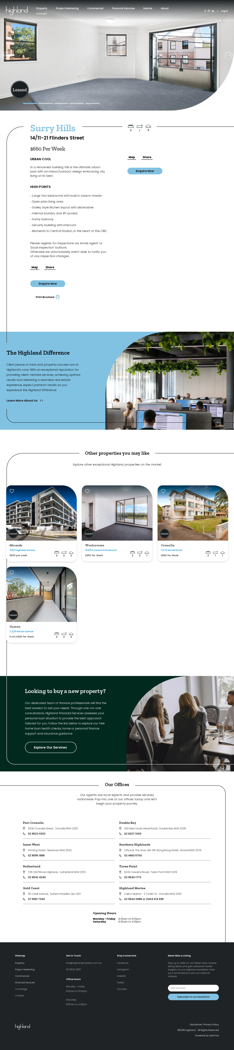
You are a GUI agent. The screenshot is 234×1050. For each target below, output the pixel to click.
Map (35, 267)
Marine (147, 8)
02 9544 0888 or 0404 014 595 (144, 899)
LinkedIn (121, 976)
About (165, 8)
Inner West (31, 844)
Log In (224, 11)
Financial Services (123, 8)
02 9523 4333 (36, 834)
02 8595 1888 (36, 855)
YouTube (122, 989)
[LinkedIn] (213, 11)
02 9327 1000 (132, 834)
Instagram (123, 969)
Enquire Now (48, 284)
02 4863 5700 (133, 855)
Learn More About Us (22, 400)
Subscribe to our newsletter (193, 996)
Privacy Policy (211, 1024)
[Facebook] (205, 11)
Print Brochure (46, 297)
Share (50, 267)
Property (41, 8)
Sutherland (31, 866)
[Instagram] (209, 11)
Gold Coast (31, 888)
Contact (41, 13)
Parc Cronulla (33, 823)
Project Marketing (67, 8)
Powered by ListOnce (207, 1035)
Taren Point (128, 866)
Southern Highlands (134, 844)
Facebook (122, 963)
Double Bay (127, 823)
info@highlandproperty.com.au (84, 963)
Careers (19, 995)
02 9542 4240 (37, 877)
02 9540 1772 (132, 877)
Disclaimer (196, 1024)
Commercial (95, 8)
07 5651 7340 (36, 899)
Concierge (21, 989)
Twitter (120, 982)
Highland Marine (132, 888)
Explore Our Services (51, 747)
